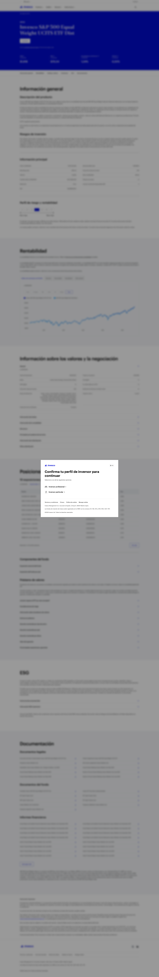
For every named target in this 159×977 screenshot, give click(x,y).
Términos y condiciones (51, 502)
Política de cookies (71, 502)
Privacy (62, 502)
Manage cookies (83, 502)
